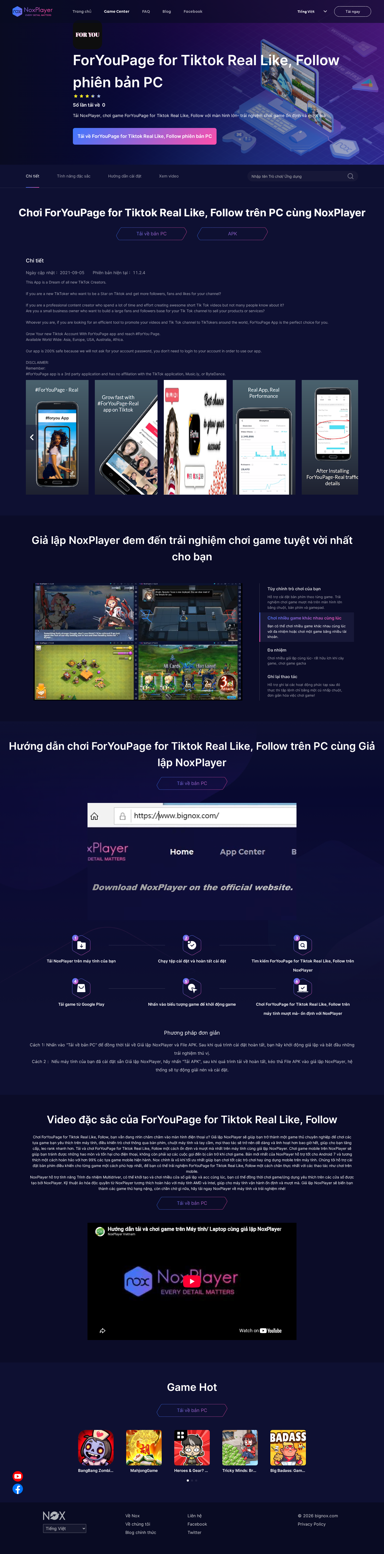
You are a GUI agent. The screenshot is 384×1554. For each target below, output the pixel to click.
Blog (166, 11)
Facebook (193, 11)
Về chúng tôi (137, 1524)
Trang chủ (82, 11)
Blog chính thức (140, 1532)
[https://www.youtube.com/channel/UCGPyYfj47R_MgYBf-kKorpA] (18, 1476)
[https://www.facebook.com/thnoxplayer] (18, 1489)
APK (232, 233)
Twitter (194, 1532)
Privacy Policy (312, 1524)
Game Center (117, 11)
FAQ (146, 11)
